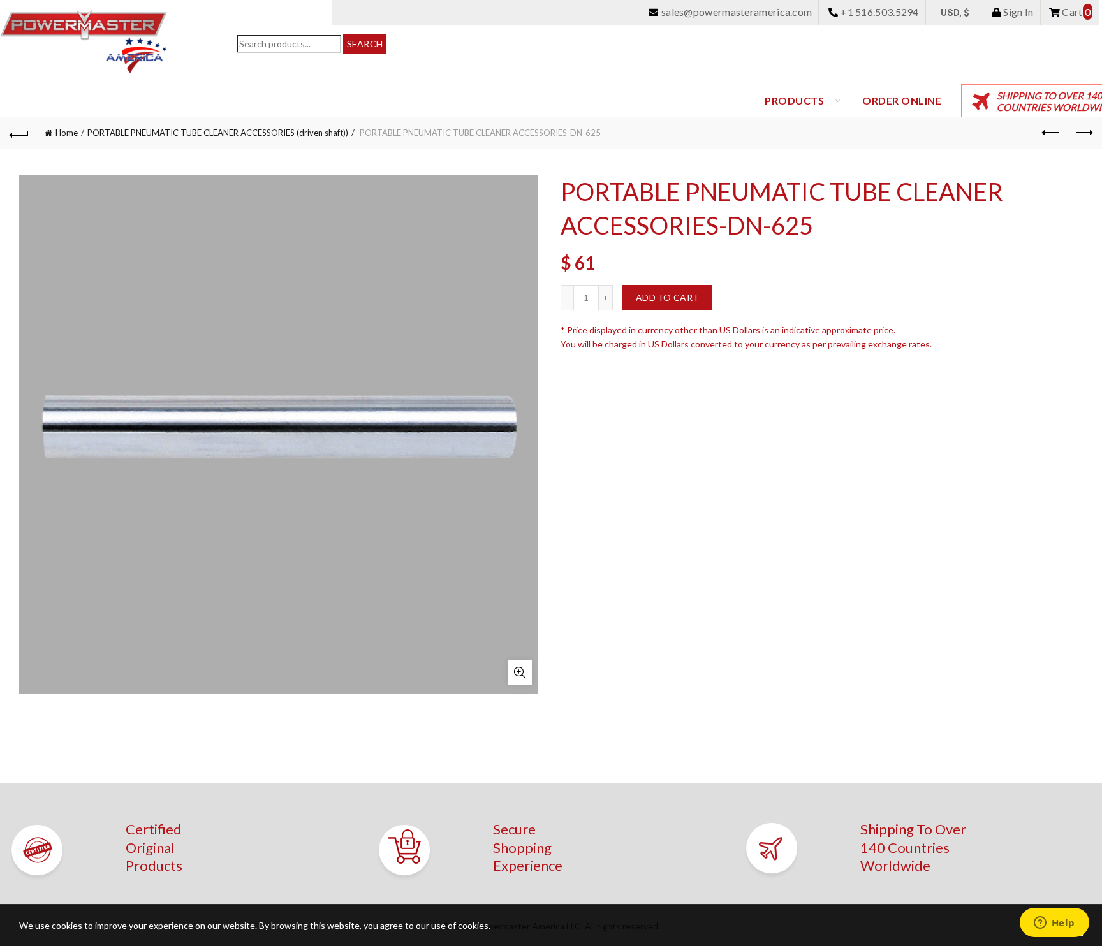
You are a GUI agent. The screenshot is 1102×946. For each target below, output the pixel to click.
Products (794, 100)
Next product (1083, 133)
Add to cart (667, 297)
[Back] (19, 133)
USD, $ (955, 13)
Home (66, 132)
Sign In (1017, 12)
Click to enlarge (520, 672)
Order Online (901, 100)
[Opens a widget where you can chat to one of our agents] (1054, 924)
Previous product (1051, 133)
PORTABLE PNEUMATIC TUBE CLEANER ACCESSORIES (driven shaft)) (217, 132)
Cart (1075, 12)
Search (365, 43)
